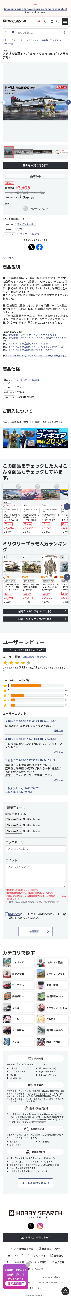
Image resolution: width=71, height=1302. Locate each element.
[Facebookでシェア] (39, 247)
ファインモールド (26, 224)
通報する (58, 730)
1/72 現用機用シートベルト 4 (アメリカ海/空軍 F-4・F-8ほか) (34, 339)
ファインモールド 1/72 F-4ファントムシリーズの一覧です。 (36, 355)
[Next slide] (68, 102)
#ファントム (8, 257)
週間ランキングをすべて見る (35, 611)
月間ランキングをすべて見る (35, 619)
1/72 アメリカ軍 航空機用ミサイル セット (26, 343)
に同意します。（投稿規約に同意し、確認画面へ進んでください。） (37, 915)
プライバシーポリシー (52, 1277)
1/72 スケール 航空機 (28, 233)
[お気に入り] (45, 21)
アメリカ (21, 387)
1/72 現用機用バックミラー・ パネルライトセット (31, 334)
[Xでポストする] (31, 247)
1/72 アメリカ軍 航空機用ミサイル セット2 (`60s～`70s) (34, 346)
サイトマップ (35, 1287)
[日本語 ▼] (39, 21)
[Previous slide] (2, 102)
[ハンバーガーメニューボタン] (65, 21)
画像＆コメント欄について (35, 656)
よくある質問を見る (34, 1183)
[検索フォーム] (57, 21)
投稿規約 (14, 914)
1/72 (19, 229)
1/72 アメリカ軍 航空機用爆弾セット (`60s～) (29, 349)
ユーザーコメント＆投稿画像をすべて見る (23, 650)
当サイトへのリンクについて (52, 1282)
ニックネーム (14, 842)
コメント (11, 860)
